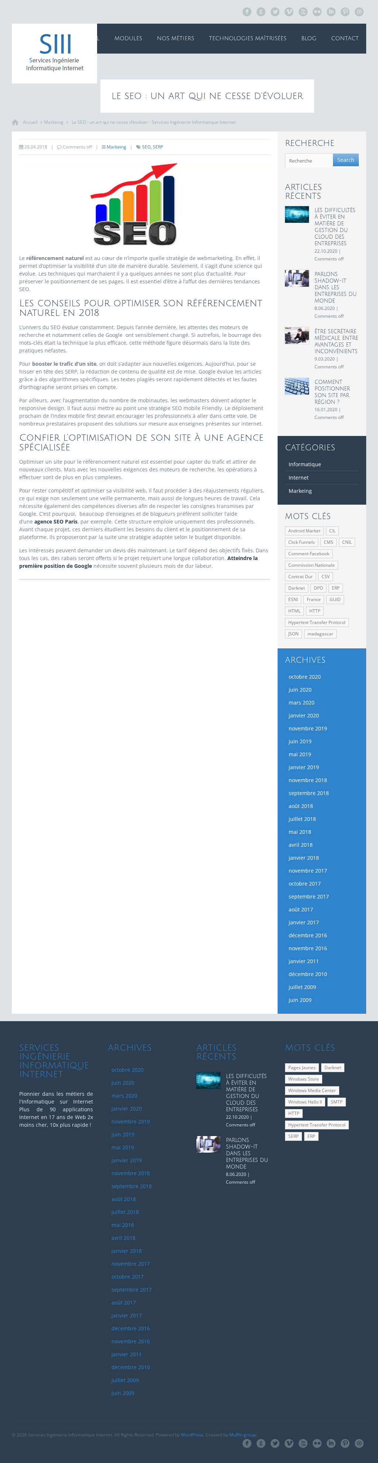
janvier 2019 (304, 767)
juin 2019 (300, 741)
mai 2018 (300, 831)
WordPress (192, 1435)
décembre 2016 (308, 935)
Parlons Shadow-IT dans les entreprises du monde (336, 288)
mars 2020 (302, 702)
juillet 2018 (302, 818)
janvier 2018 (304, 857)
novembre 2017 (308, 870)
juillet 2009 (302, 986)
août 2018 (301, 805)
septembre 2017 (309, 896)
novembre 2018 (308, 780)
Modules (128, 38)
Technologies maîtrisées (247, 38)
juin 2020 (300, 689)
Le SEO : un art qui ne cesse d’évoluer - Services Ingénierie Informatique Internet (154, 122)
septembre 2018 (309, 793)
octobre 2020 (305, 676)
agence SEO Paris (56, 521)
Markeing (53, 122)
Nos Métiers (175, 38)
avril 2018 (301, 844)
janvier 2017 (304, 922)
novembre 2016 (308, 948)
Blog (308, 38)
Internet (299, 477)
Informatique (305, 464)
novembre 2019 (308, 728)
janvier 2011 (304, 961)
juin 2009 (300, 999)
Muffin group (242, 1435)
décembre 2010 (308, 974)
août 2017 (301, 909)
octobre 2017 (305, 883)
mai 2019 (300, 754)
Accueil (88, 38)
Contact (345, 38)
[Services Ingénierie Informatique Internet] (54, 53)
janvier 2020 (304, 715)
